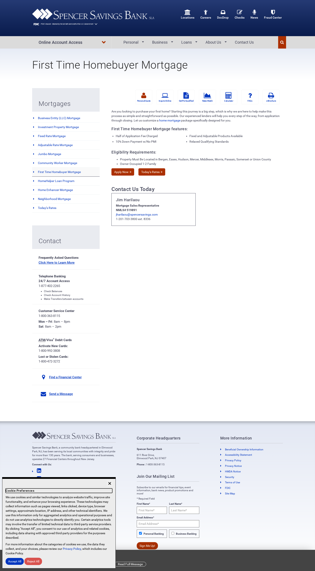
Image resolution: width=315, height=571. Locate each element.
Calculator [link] (228, 101)
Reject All (33, 561)
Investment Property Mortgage (58, 127)
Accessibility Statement (238, 454)
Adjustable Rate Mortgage (55, 145)
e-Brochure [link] (271, 101)
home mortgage (169, 120)
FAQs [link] (250, 101)
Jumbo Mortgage (49, 154)
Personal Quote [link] (143, 101)
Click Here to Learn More (57, 263)
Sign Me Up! (147, 545)
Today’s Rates (47, 208)
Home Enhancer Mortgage (55, 190)
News (254, 17)
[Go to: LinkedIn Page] (74, 471)
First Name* (143, 503)
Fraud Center (273, 17)
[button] (282, 42)
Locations (187, 17)
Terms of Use (232, 482)
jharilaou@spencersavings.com (137, 214)
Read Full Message (130, 564)
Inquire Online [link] (165, 101)
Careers (205, 17)
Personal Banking (154, 533)
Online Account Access (60, 42)
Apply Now (121, 172)
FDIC (228, 488)
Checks (239, 17)
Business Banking (186, 533)
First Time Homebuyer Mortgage (59, 172)
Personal (130, 42)
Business (160, 42)
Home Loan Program (56, 181)
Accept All (14, 561)
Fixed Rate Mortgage (52, 136)
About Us (213, 42)
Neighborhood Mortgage (54, 199)
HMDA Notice (233, 471)
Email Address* (145, 517)
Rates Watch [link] (207, 101)
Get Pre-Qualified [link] (186, 101)
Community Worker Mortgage (57, 163)
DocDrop (223, 17)
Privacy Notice (233, 465)
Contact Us (244, 42)
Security (229, 477)
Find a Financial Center (65, 377)
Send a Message (61, 394)
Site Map (230, 493)
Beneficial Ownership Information (244, 449)
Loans (186, 42)
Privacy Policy (233, 460)
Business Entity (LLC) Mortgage (59, 118)
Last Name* (175, 503)
